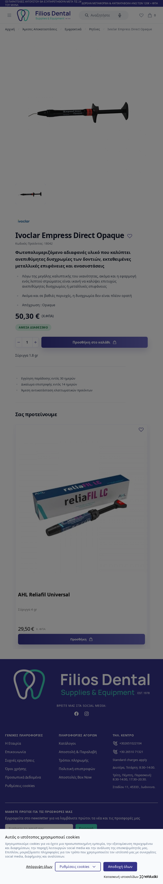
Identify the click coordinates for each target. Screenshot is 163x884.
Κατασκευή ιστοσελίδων (121, 877)
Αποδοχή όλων (120, 866)
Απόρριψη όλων (39, 866)
